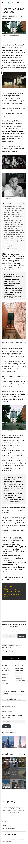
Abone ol (21, 636)
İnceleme (4, 680)
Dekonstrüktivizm (6, 674)
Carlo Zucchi (18, 673)
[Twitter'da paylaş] (6, 651)
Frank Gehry (4, 677)
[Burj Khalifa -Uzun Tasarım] (20, 742)
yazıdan (8, 297)
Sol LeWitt (12, 123)
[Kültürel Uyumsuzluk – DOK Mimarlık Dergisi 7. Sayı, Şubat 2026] (14, 773)
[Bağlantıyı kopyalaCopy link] (12, 651)
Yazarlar (4, 825)
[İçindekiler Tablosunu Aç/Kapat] (22, 203)
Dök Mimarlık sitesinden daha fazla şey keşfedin (15, 247)
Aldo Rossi (4, 16)
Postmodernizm (11, 16)
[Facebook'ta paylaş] (3, 651)
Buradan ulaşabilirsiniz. (8, 706)
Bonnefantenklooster (13, 55)
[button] (3, 3)
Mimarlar (4, 821)
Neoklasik (18, 676)
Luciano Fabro (12, 126)
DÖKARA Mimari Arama (8, 828)
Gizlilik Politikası (21, 839)
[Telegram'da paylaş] (9, 651)
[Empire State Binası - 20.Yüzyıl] (8, 742)
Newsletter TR (7, 787)
